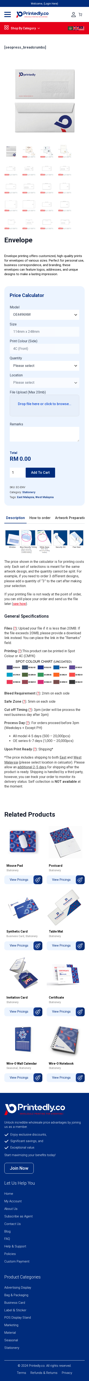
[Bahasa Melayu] (82, 28)
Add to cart (40, 472)
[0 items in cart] (80, 14)
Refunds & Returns (43, 1373)
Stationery (28, 492)
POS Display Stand (17, 1317)
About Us (10, 1209)
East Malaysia (25, 497)
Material (10, 1333)
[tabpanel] (44, 659)
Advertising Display (17, 1287)
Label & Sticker (15, 1310)
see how (19, 604)
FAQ (7, 1239)
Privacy (67, 1373)
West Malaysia (44, 497)
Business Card (15, 936)
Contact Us (12, 1224)
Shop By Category (23, 28)
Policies (10, 1254)
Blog (7, 1231)
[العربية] (70, 28)
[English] (76, 28)
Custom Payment (16, 1261)
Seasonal (12, 1068)
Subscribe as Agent (18, 1216)
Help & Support (15, 1246)
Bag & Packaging (16, 1295)
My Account (13, 1201)
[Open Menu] (7, 14)
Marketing (11, 1325)
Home (8, 1194)
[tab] (15, 518)
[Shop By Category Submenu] (38, 28)
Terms (21, 1373)
